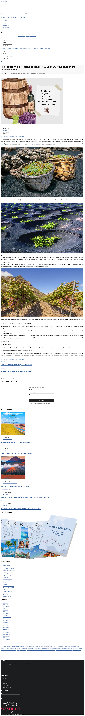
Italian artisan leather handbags (11, 648)
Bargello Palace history (12, 646)
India (4, 589)
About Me (5, 20)
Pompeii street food (38, 650)
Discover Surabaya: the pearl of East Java (15, 486)
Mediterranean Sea (7, 596)
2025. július (5, 620)
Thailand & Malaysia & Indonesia (10, 483)
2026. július (5, 603)
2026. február (6, 608)
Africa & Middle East (7, 439)
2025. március (6, 627)
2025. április (5, 625)
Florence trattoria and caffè (76, 646)
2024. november (6, 634)
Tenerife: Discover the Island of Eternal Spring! (16, 371)
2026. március (6, 606)
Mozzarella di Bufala (6, 650)
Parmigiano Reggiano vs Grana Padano (20, 650)
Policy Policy (6, 25)
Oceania (5, 584)
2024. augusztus (6, 639)
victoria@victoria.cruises (31, 36)
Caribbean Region (7, 575)
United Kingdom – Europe (8, 568)
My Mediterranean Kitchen (9, 570)
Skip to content (4, 1)
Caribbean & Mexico (7, 579)
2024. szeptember (7, 637)
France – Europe (6, 565)
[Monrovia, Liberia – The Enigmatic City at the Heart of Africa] (12, 500)
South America (6, 577)
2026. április (5, 604)
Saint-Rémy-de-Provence (77, 650)
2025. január (5, 630)
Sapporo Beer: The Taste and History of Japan (16, 453)
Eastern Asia (5, 450)
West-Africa (6, 73)
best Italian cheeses (19, 646)
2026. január (5, 610)
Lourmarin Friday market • (38, 648)
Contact (4, 23)
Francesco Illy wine (4, 648)
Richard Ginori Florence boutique (61, 650)
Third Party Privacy (7, 28)
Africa (4, 572)
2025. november (6, 613)
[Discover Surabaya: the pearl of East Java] (13, 478)
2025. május (5, 624)
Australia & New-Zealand (8, 586)
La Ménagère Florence (24, 648)
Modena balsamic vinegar (66, 648)
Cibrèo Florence (59, 646)
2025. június (5, 622)
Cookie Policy (6, 27)
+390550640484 (21, 36)
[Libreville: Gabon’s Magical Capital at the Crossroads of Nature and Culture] (5, 489)
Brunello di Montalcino (26, 646)
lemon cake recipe (30, 648)
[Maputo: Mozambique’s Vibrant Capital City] (13, 434)
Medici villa (59, 648)
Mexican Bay (6, 573)
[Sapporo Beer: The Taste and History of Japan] (2, 445)
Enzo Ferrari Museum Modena (67, 646)
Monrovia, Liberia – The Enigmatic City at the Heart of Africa (21, 509)
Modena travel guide (73, 648)
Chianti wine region (47, 646)
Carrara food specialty (33, 646)
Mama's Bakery (49, 648)
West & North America (8, 580)
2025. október (6, 615)
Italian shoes (18, 648)
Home (4, 38)
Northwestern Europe (7, 594)
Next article (3, 368)
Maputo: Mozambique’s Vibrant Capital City (15, 442)
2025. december (6, 611)
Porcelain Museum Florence (45, 650)
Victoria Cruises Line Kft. (9, 714)
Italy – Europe (6, 566)
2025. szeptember (7, 617)
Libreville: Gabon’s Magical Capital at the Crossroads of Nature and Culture (26, 497)
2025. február (6, 629)
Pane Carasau (12, 650)
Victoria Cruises (7, 44)
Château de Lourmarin (53, 646)
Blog (4, 22)
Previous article (4, 361)
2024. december (6, 632)
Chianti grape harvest (40, 646)
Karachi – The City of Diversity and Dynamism (16, 365)
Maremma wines (55, 648)
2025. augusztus (6, 618)
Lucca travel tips (44, 648)
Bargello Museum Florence (5, 646)
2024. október (6, 636)
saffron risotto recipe (70, 650)
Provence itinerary (53, 650)
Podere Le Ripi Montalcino (31, 650)
